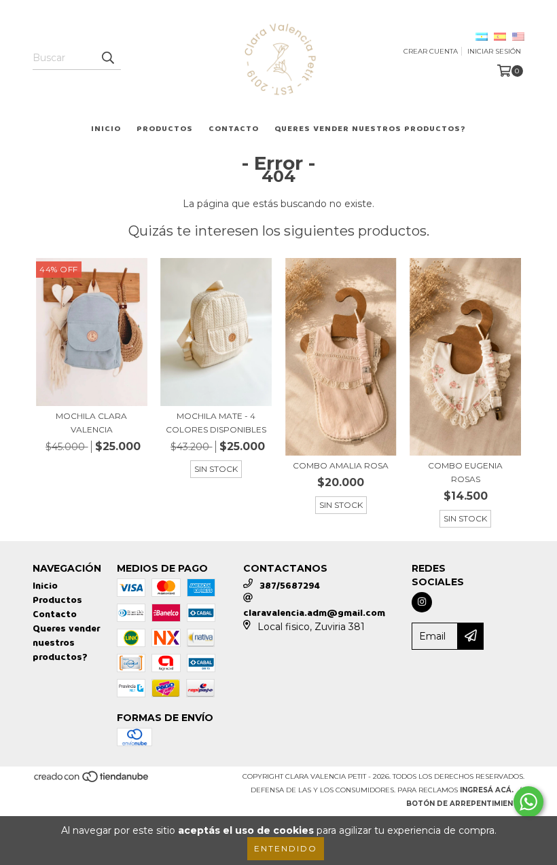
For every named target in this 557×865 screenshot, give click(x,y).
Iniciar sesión (494, 51)
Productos (165, 128)
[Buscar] (107, 57)
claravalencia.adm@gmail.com (314, 612)
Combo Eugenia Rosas (465, 472)
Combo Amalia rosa (341, 465)
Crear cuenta (430, 51)
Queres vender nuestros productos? (370, 128)
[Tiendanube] (92, 780)
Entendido (285, 848)
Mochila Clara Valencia (91, 423)
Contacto (234, 128)
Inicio (106, 128)
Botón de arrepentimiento (465, 803)
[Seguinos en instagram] (422, 602)
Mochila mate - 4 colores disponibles (216, 423)
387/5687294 (289, 585)
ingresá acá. (487, 790)
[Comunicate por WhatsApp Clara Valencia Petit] (528, 801)
